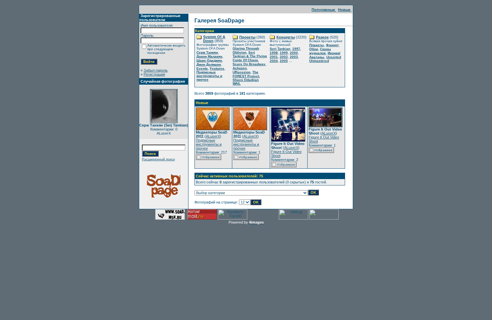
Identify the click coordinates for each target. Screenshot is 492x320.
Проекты (247, 37)
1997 (296, 49)
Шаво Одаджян (209, 60)
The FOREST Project (246, 74)
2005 (284, 61)
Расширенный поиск (158, 159)
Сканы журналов (320, 51)
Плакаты (316, 45)
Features (217, 68)
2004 (274, 61)
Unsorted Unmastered (325, 59)
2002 (284, 57)
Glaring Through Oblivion (246, 50)
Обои (313, 49)
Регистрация (154, 74)
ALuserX (213, 136)
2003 (294, 57)
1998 (274, 53)
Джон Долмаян (208, 64)
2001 (274, 57)
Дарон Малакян (209, 56)
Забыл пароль (156, 70)
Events (202, 68)
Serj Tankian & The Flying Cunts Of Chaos (250, 56)
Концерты (285, 37)
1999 (284, 53)
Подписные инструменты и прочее (209, 75)
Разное (322, 37)
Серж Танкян (207, 52)
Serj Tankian (280, 49)
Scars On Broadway (249, 64)
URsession (241, 72)
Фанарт (332, 45)
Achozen (240, 68)
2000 (294, 53)
